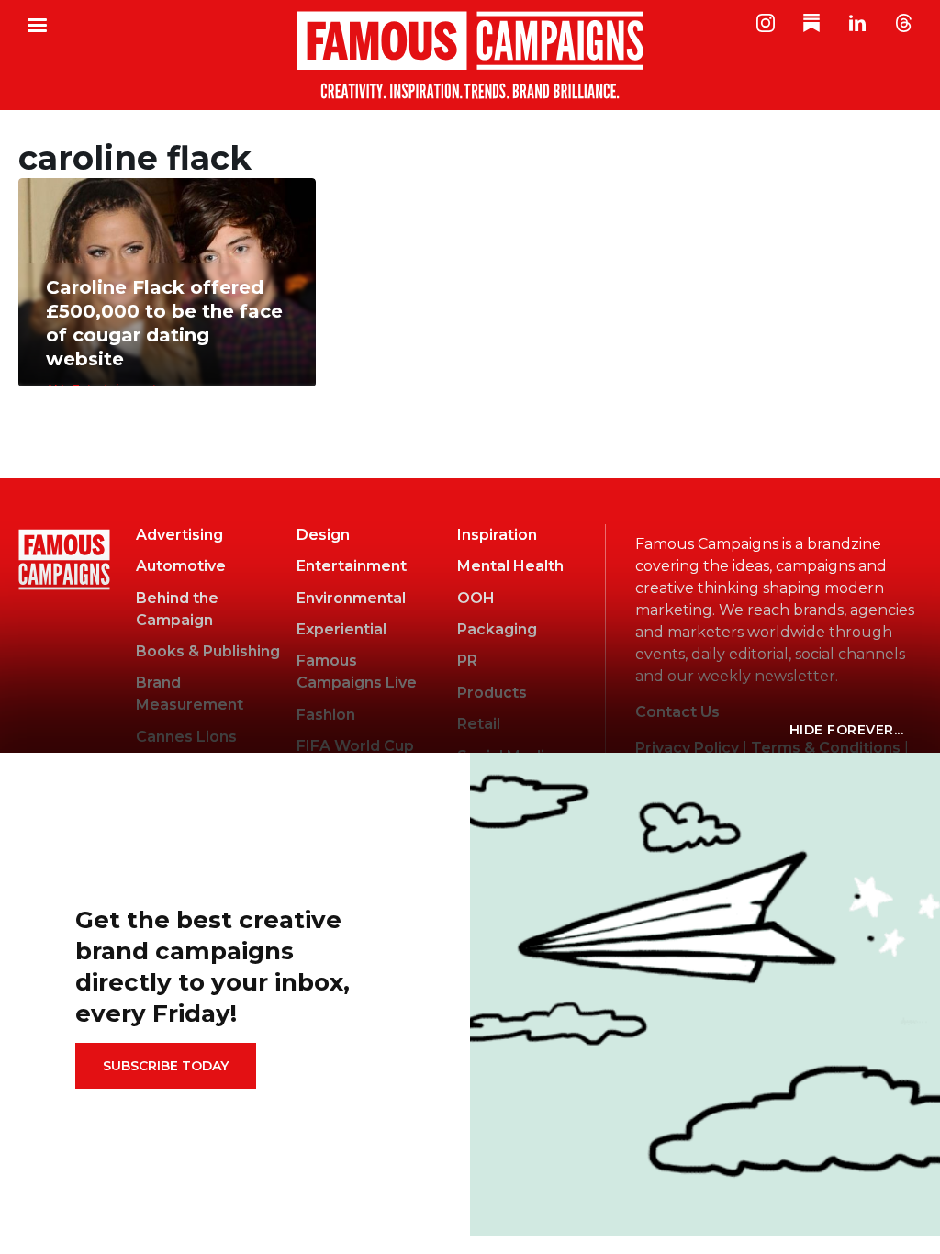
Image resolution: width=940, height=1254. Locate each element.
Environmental (351, 598)
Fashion (326, 714)
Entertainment (352, 566)
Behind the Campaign (177, 609)
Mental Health (510, 566)
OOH (476, 598)
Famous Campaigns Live (357, 671)
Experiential (341, 629)
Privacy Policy (687, 747)
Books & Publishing (208, 651)
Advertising (179, 534)
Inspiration (497, 534)
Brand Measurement (189, 693)
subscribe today (166, 1066)
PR (467, 660)
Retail (478, 724)
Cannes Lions (186, 736)
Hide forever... (846, 730)
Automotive (181, 566)
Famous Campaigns (470, 55)
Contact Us (677, 712)
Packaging (497, 629)
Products (492, 692)
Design (323, 534)
